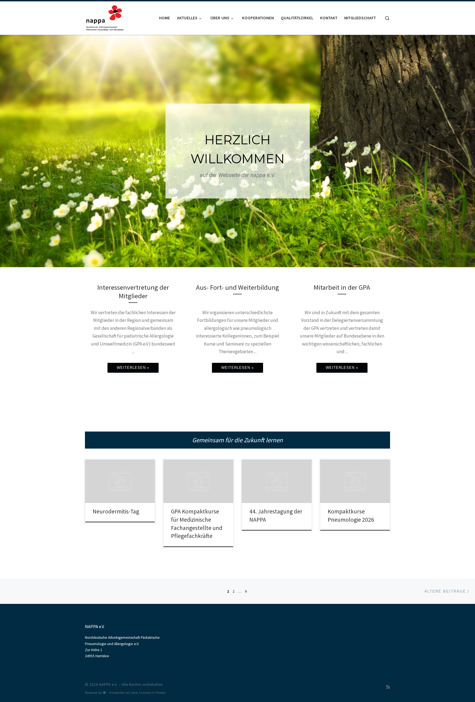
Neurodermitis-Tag (116, 511)
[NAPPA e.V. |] (105, 17)
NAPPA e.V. (108, 684)
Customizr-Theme (152, 693)
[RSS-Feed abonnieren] (388, 687)
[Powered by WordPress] (104, 692)
